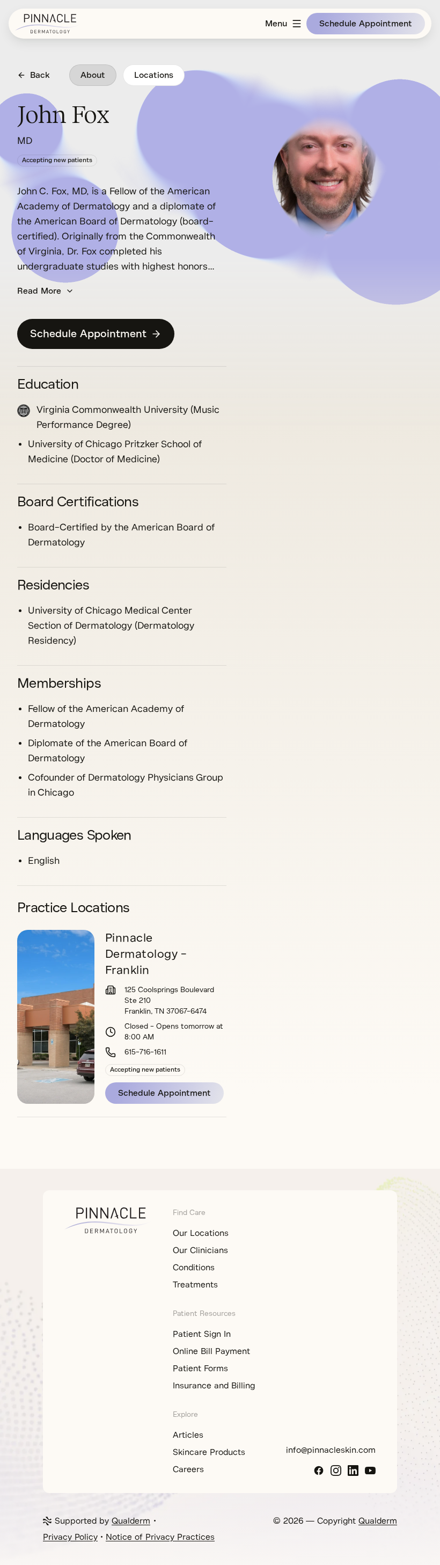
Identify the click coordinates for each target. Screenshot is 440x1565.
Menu (276, 23)
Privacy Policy (70, 1537)
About (92, 75)
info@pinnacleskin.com (331, 1450)
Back (40, 75)
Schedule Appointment (365, 23)
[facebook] (318, 1470)
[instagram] (336, 1470)
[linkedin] (353, 1470)
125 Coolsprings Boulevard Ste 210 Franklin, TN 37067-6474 (169, 1000)
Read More (39, 291)
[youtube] (370, 1470)
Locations (153, 75)
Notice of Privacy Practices (160, 1537)
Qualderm (131, 1521)
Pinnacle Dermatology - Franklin (145, 954)
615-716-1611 (145, 1052)
